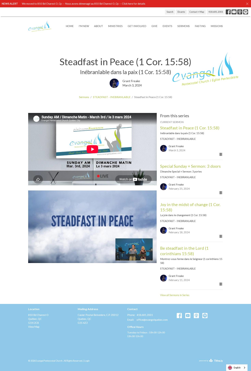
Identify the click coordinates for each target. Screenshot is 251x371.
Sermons (183, 26)
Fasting (200, 26)
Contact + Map (196, 11)
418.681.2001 (215, 11)
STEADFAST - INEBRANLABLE (111, 97)
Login (87, 360)
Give (154, 26)
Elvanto (181, 11)
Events (167, 26)
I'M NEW (84, 26)
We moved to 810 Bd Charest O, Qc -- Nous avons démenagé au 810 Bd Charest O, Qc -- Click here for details (83, 3)
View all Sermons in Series (174, 295)
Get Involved (137, 26)
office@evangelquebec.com (152, 319)
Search (170, 11)
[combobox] (237, 367)
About (98, 26)
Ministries (115, 26)
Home (70, 26)
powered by (209, 364)
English (237, 367)
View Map (33, 326)
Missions (217, 26)
